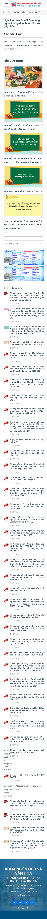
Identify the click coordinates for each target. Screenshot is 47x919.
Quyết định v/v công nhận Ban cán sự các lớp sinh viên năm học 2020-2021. (27, 397)
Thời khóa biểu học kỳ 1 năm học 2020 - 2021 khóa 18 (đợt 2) (27, 478)
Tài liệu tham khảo (16, 12)
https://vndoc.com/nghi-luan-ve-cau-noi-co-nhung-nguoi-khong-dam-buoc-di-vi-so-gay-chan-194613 (23, 45)
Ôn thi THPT (34, 12)
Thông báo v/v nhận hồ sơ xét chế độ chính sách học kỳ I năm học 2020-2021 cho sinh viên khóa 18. (27, 410)
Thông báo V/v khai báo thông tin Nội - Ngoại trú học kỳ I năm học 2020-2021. (27, 506)
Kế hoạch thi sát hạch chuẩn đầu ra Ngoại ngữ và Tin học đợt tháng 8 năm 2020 (27, 696)
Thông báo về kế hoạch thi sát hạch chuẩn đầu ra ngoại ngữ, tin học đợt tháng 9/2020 (27, 577)
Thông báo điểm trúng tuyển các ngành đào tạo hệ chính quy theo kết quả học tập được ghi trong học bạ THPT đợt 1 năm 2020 (27, 602)
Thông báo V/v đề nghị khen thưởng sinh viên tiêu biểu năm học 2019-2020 (27, 355)
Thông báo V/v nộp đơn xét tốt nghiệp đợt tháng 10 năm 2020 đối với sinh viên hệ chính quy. (27, 519)
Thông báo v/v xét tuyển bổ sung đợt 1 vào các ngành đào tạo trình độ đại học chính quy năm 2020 (27, 532)
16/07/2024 (10, 34)
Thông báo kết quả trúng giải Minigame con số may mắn (27, 751)
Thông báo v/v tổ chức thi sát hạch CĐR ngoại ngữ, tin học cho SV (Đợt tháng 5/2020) (27, 829)
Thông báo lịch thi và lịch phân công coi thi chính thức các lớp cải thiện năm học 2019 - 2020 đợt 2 (27, 803)
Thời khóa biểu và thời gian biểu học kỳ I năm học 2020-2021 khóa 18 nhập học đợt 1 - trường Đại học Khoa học (27, 547)
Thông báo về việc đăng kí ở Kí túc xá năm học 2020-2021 (27, 589)
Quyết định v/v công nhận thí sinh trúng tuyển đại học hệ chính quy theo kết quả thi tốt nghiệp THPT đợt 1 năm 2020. (27, 491)
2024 (20, 34)
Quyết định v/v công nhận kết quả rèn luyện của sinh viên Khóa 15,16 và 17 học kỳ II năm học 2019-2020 (27, 368)
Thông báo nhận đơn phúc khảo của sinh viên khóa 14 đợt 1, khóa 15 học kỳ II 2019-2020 (27, 641)
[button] (6, 4)
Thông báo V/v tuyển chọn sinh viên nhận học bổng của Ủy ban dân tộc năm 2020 (27, 453)
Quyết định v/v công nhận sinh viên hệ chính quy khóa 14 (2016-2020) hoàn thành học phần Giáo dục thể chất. (27, 724)
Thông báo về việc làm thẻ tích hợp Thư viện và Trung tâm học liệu (27, 616)
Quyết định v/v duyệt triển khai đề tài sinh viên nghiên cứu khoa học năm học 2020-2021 (27, 710)
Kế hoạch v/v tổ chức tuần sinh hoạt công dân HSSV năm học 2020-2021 (27, 653)
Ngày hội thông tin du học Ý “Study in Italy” (27, 441)
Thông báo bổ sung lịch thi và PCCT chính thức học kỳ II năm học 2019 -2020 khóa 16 (27, 739)
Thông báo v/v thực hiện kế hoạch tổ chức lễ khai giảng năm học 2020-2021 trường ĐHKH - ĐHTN (27, 466)
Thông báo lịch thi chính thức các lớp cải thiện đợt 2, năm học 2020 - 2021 (27, 343)
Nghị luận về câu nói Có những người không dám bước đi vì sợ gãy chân (22, 23)
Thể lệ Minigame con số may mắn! (25, 786)
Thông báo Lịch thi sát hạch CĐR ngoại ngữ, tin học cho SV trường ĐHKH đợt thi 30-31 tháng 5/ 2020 (27, 816)
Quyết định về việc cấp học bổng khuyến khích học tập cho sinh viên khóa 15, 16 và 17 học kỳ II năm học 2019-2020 (27, 383)
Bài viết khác (14, 61)
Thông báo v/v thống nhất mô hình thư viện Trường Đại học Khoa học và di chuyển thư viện (27, 628)
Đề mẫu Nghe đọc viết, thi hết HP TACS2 (27, 776)
